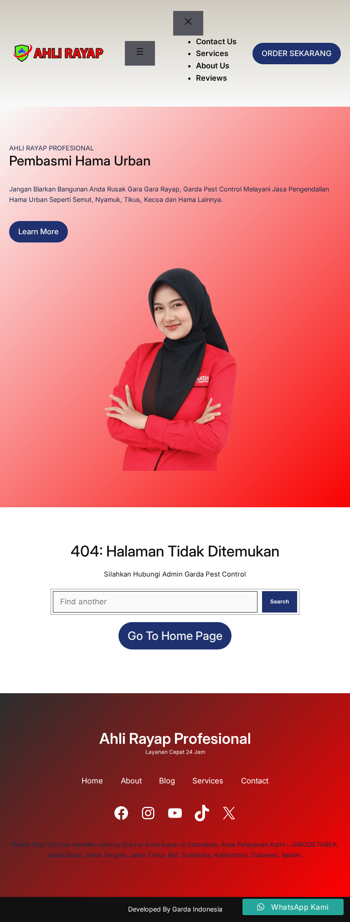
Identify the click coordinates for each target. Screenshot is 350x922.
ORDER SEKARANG (297, 53)
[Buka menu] (140, 53)
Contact (254, 780)
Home (92, 780)
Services (207, 780)
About (131, 780)
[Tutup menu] (188, 23)
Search (279, 601)
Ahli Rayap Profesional (175, 738)
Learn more (38, 231)
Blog (167, 780)
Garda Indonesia (197, 909)
